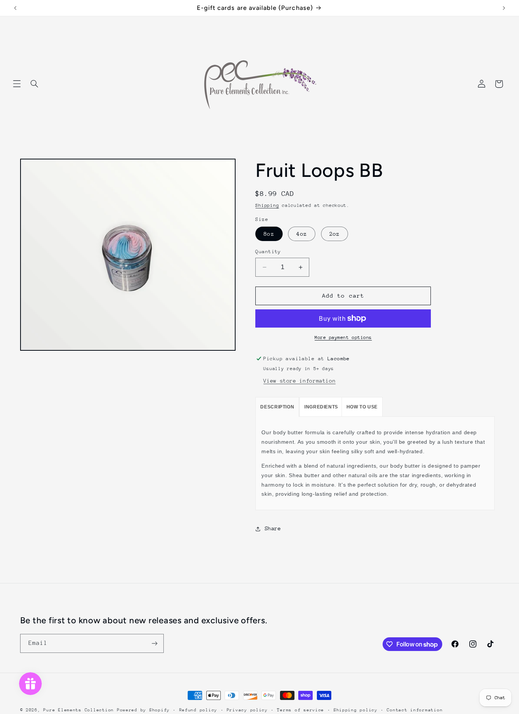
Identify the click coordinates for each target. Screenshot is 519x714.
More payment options (343, 337)
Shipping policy (356, 710)
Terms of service (300, 710)
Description (277, 407)
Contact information (415, 710)
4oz (301, 234)
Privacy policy (247, 710)
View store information (299, 381)
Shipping (267, 205)
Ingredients (321, 407)
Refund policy (198, 710)
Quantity (268, 251)
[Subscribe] (154, 643)
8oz (269, 234)
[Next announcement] (503, 8)
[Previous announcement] (15, 8)
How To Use (362, 407)
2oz (334, 234)
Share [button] (273, 528)
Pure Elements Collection (78, 710)
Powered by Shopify (143, 710)
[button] (16, 84)
